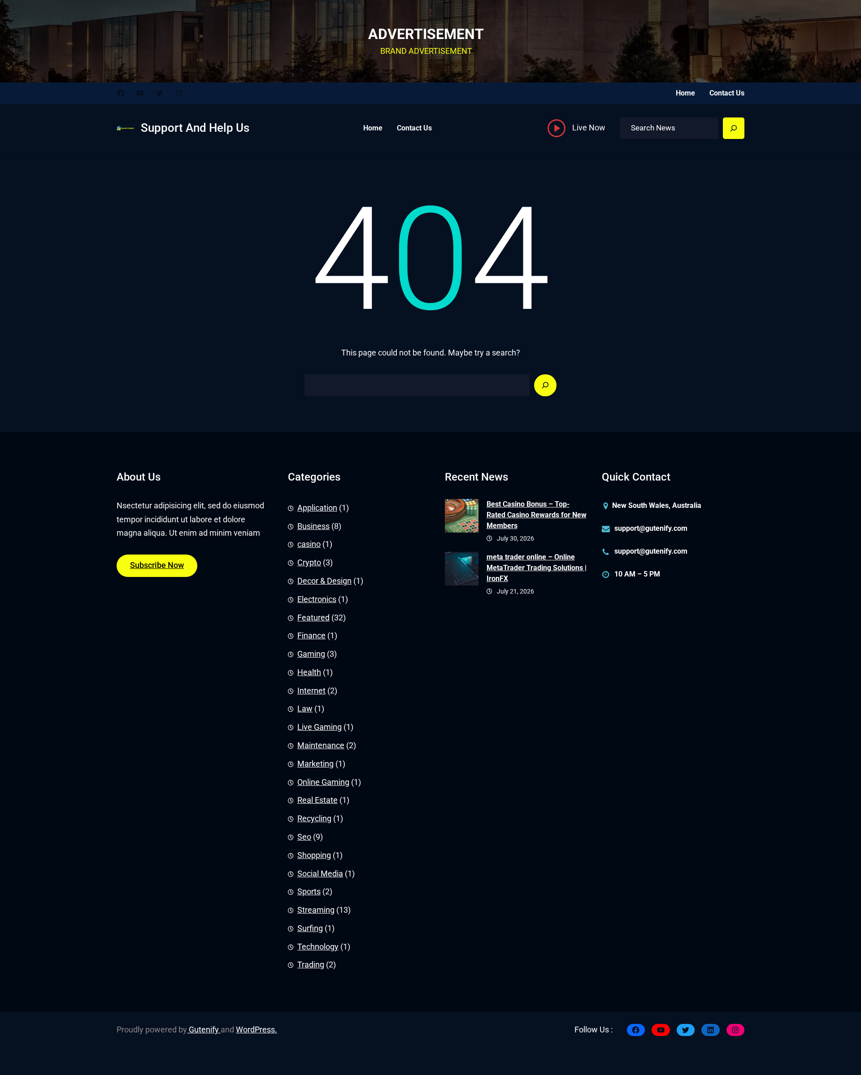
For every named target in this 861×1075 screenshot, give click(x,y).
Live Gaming (319, 727)
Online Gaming (323, 782)
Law (305, 708)
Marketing (315, 763)
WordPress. (256, 1029)
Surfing (310, 928)
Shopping (314, 855)
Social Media (320, 873)
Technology (318, 946)
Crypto (309, 562)
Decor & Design (324, 581)
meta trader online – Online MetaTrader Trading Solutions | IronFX (537, 568)
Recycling (314, 818)
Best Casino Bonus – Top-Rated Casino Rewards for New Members (537, 515)
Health (309, 672)
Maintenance (320, 745)
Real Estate (317, 800)
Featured (313, 617)
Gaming (311, 654)
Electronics (316, 599)
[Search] (733, 128)
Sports (309, 891)
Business (313, 526)
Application (317, 507)
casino (309, 544)
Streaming (316, 910)
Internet (311, 690)
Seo (304, 836)
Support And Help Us (195, 127)
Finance (311, 635)
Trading (310, 964)
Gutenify (204, 1029)
